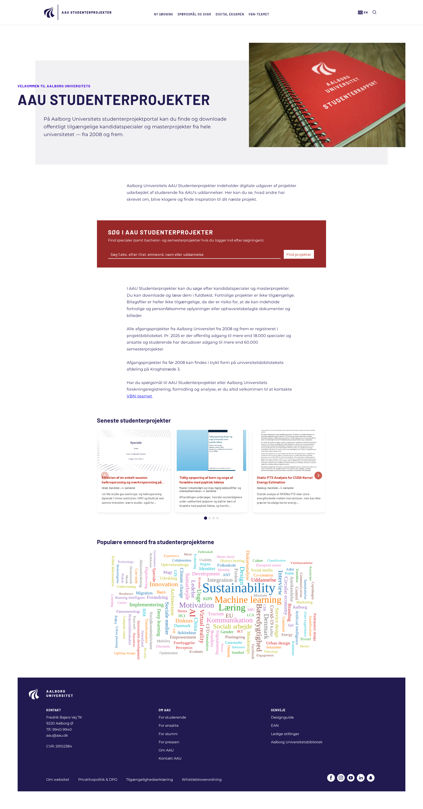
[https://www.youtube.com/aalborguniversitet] (351, 778)
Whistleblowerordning (202, 779)
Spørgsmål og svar (194, 14)
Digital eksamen (230, 14)
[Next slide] (318, 475)
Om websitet (57, 779)
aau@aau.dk (57, 735)
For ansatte (169, 725)
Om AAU (166, 750)
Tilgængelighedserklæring (149, 779)
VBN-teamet (259, 14)
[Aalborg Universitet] (49, 12)
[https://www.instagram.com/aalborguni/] (341, 778)
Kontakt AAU (170, 758)
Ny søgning (163, 14)
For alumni (168, 734)
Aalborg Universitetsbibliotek (297, 742)
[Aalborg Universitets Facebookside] (331, 778)
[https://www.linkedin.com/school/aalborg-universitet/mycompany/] (361, 778)
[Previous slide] (105, 475)
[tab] (205, 518)
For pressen (169, 742)
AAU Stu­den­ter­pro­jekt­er (87, 12)
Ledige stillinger (285, 734)
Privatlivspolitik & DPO (97, 779)
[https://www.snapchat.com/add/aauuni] (371, 778)
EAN (275, 725)
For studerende (172, 717)
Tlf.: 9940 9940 (59, 729)
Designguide (282, 717)
